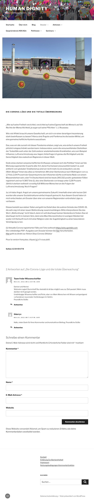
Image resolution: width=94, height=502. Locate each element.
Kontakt (43, 457)
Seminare (50, 31)
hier (58, 231)
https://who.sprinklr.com (67, 228)
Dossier (43, 25)
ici (37, 239)
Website (10, 408)
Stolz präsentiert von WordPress (72, 496)
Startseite (10, 25)
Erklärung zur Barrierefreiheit (51, 460)
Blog (34, 25)
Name (9, 382)
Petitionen (35, 31)
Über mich (23, 25)
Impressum (44, 462)
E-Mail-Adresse (14, 395)
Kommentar (12, 349)
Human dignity (27, 8)
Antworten (18, 305)
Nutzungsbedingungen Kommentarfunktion (57, 465)
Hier (8, 234)
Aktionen (56, 25)
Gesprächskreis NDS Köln (16, 31)
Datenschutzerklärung (49, 496)
